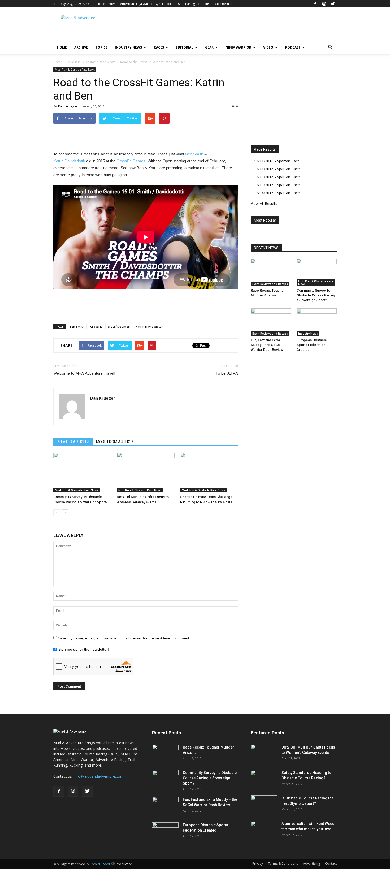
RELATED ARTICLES (73, 442)
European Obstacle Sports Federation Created (312, 345)
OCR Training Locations (192, 4)
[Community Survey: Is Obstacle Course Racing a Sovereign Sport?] (82, 472)
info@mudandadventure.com (99, 776)
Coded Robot (100, 864)
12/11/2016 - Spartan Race (277, 160)
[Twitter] (333, 3)
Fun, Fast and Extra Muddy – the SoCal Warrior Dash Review (267, 345)
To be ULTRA (227, 373)
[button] (330, 47)
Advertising (311, 863)
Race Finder (106, 4)
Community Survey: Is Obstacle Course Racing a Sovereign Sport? (316, 295)
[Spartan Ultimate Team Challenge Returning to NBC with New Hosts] (209, 472)
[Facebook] (315, 3)
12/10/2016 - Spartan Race (277, 176)
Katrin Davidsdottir (69, 161)
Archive (81, 47)
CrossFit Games (130, 161)
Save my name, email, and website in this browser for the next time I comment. (124, 638)
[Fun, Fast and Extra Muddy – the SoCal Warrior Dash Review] (271, 322)
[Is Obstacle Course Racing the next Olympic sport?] (264, 804)
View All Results (264, 203)
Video (268, 47)
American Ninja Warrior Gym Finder (145, 4)
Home (62, 47)
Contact (331, 863)
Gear (209, 47)
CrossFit (96, 326)
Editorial (184, 47)
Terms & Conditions (283, 863)
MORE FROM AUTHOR (114, 442)
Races (159, 47)
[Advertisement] (240, 27)
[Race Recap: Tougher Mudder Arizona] (271, 272)
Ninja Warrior (238, 47)
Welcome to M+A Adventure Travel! (84, 373)
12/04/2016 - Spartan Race (277, 192)
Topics (101, 47)
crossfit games (119, 326)
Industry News (128, 47)
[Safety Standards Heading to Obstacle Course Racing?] (264, 779)
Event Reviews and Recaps (270, 284)
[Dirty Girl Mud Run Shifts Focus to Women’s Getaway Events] (146, 472)
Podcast (293, 47)
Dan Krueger (67, 106)
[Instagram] (324, 3)
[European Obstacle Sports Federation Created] (317, 322)
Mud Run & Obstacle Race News (91, 62)
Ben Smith (194, 154)
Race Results (223, 4)
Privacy (257, 863)
